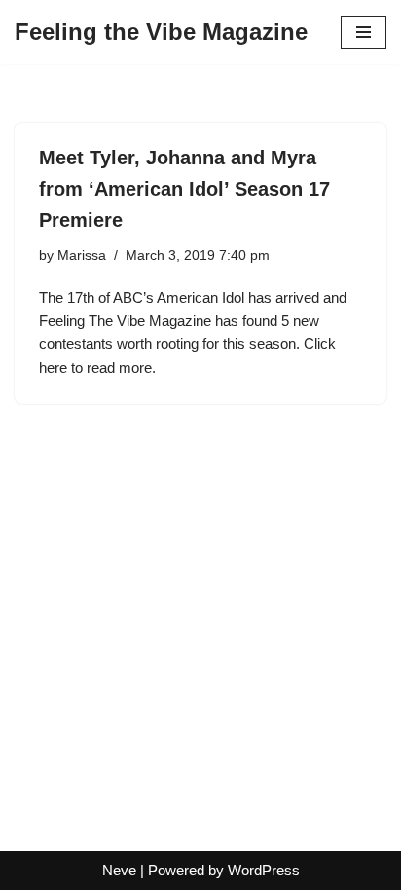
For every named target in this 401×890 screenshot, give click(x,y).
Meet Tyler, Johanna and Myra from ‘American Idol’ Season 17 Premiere (184, 189)
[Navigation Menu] (363, 32)
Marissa (81, 255)
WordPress (264, 870)
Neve (119, 870)
